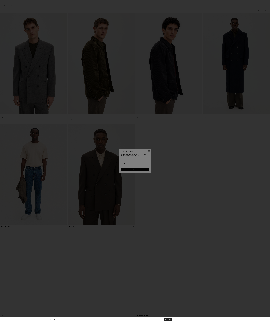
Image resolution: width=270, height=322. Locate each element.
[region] (135, 319)
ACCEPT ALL (168, 319)
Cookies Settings (158, 319)
